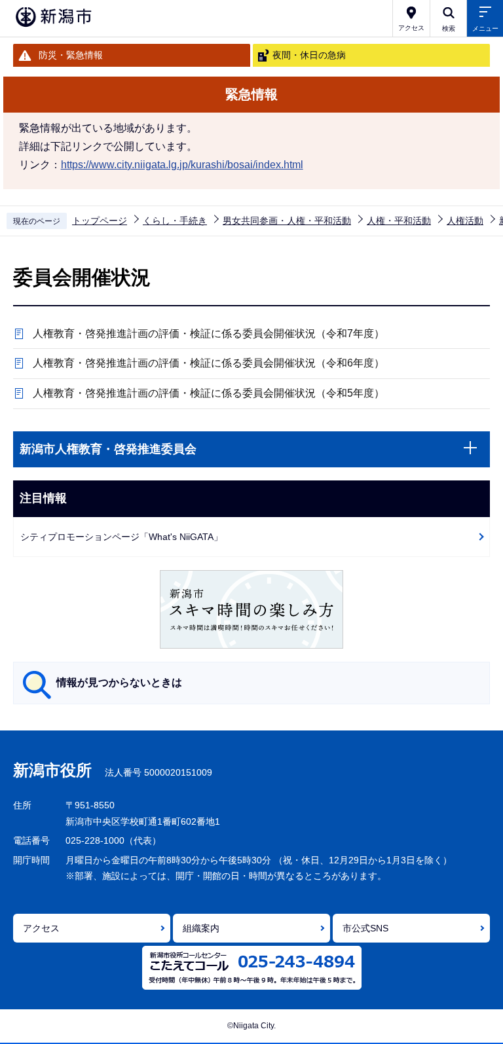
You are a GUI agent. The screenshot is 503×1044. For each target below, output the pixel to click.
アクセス (41, 928)
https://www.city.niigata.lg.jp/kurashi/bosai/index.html (182, 164)
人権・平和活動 (399, 220)
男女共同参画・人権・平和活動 (287, 220)
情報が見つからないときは (119, 682)
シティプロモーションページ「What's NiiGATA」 (121, 536)
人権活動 (465, 220)
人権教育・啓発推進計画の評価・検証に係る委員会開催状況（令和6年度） (208, 363)
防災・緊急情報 (71, 55)
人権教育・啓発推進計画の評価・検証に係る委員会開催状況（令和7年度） (208, 333)
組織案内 (201, 928)
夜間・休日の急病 (309, 55)
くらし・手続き (175, 220)
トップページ (99, 220)
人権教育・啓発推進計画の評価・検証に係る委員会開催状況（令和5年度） (208, 393)
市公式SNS (365, 928)
